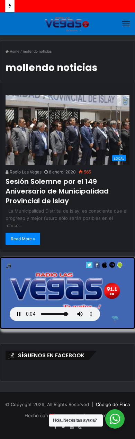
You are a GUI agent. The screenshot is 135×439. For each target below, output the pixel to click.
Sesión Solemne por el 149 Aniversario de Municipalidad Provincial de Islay (57, 191)
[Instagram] (80, 427)
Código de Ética (113, 404)
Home (14, 51)
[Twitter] (89, 266)
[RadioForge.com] (114, 319)
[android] (120, 266)
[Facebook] (97, 266)
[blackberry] (112, 266)
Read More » (23, 238)
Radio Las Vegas (25, 171)
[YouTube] (72, 427)
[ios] (104, 266)
